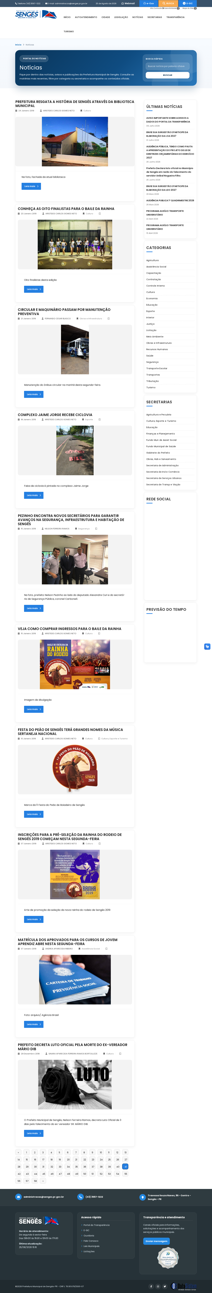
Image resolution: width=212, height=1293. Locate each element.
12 (117, 1152)
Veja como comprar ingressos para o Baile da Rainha (69, 628)
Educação (152, 304)
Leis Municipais (91, 1246)
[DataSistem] (183, 1286)
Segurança (84, 528)
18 (52, 1159)
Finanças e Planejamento (160, 433)
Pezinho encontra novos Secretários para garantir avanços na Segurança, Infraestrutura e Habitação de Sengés (71, 519)
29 (27, 1166)
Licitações (89, 1251)
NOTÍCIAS (137, 17)
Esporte (89, 419)
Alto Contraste (156, 8)
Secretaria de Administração (162, 465)
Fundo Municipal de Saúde (161, 446)
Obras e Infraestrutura (91, 318)
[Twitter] (165, 1286)
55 (126, 1173)
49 (76, 1173)
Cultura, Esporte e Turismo (114, 738)
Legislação (121, 17)
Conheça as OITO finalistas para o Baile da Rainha (66, 208)
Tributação (152, 381)
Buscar (167, 75)
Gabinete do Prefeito (158, 452)
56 (19, 1181)
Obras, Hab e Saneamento (161, 459)
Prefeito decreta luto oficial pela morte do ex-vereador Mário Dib (72, 1046)
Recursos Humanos (157, 349)
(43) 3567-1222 (33, 3)
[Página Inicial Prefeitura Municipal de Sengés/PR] (36, 14)
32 (52, 1166)
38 (101, 1166)
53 (109, 1173)
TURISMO (69, 31)
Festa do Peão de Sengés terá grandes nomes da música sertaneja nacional (70, 731)
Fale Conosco (91, 1240)
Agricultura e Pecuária (158, 414)
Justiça (150, 323)
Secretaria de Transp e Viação (163, 484)
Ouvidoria (89, 1235)
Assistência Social (91, 948)
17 (43, 1159)
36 (84, 1166)
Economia (152, 298)
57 (27, 1181)
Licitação (151, 330)
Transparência (175, 17)
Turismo (151, 387)
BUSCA (169, 3)
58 (35, 1181)
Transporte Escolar (156, 368)
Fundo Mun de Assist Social (161, 440)
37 (93, 1166)
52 (101, 1173)
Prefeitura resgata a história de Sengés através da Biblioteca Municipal (74, 103)
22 (84, 1159)
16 (35, 1159)
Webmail (129, 3)
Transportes (153, 374)
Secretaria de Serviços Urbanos (163, 478)
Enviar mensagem (156, 1241)
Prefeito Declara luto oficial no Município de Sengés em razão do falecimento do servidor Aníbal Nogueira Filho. (169, 172)
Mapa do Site (189, 8)
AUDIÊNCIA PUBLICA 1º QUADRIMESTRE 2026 (170, 200)
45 (43, 1173)
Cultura (87, 110)
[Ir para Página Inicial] (39, 1222)
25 (109, 1159)
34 (68, 1166)
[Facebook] (151, 1286)
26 (117, 1159)
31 (43, 1166)
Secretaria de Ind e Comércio (163, 471)
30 (35, 1166)
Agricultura (152, 260)
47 (60, 1173)
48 (68, 1173)
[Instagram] (158, 1286)
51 (93, 1173)
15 (27, 1159)
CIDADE (105, 17)
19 (60, 1159)
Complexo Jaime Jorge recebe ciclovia (55, 414)
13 (125, 1152)
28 (19, 1166)
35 (76, 1166)
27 (126, 1159)
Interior (150, 317)
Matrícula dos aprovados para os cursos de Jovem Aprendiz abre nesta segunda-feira (67, 941)
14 (19, 1159)
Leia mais (30, 186)
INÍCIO (67, 17)
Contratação (153, 279)
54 (117, 1173)
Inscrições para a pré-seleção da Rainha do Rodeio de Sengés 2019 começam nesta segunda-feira (70, 836)
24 (101, 1159)
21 (76, 1159)
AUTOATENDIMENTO (86, 17)
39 (109, 1166)
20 (68, 1159)
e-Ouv (150, 3)
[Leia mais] (75, 141)
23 (93, 1159)
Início (18, 44)
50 (84, 1173)
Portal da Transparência (97, 1225)
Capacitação (153, 273)
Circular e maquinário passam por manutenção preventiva (64, 311)
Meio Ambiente (154, 336)
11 (108, 1152)
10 (101, 1152)
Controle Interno (155, 285)
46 (52, 1173)
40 (117, 1166)
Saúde (149, 355)
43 (27, 1173)
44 (35, 1173)
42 (19, 1173)
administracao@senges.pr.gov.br (71, 3)
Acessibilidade (171, 8)
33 (60, 1166)
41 (126, 1166)
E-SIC (189, 3)
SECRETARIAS (154, 17)
